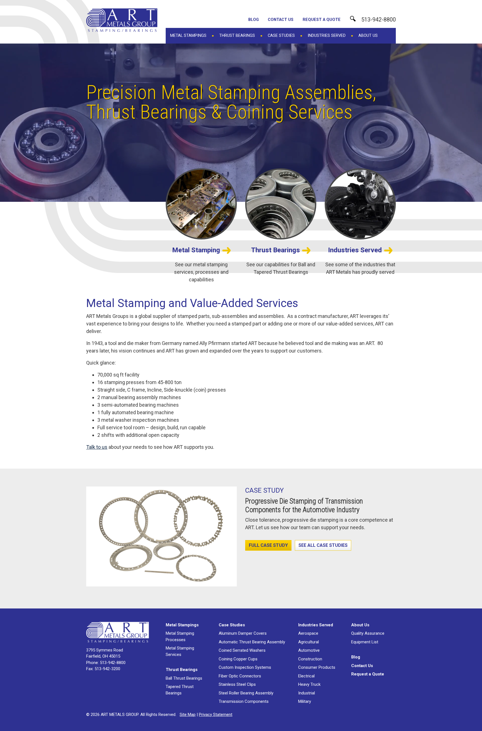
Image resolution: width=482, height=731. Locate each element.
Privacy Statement (215, 714)
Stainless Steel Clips (237, 684)
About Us (368, 35)
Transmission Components (244, 701)
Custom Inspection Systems (245, 667)
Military (304, 701)
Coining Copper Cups (238, 659)
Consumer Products (316, 667)
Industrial (306, 693)
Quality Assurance (367, 633)
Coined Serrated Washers (242, 650)
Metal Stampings (188, 35)
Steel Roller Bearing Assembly (246, 693)
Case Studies (281, 35)
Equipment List (364, 641)
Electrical (306, 676)
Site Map (188, 714)
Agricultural (308, 641)
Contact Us (280, 19)
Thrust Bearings (237, 35)
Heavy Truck (309, 684)
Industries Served (327, 35)
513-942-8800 (378, 19)
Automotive (309, 650)
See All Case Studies (323, 545)
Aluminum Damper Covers (243, 633)
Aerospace (308, 633)
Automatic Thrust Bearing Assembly (252, 641)
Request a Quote (322, 19)
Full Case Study (268, 545)
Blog (253, 19)
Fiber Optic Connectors (240, 676)
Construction (310, 659)
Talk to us (96, 447)
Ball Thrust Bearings (184, 678)
